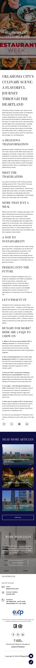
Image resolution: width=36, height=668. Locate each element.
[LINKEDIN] (18, 634)
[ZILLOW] (22, 634)
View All (18, 517)
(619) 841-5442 (10, 594)
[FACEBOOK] (13, 634)
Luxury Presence (18, 647)
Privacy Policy (25, 656)
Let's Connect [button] (18, 562)
